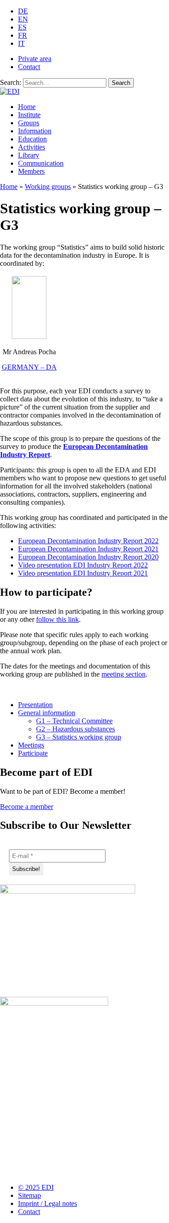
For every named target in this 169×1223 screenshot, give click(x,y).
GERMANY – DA (29, 367)
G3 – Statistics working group (78, 737)
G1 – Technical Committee (74, 721)
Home (27, 106)
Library (28, 155)
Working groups (48, 186)
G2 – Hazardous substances (75, 729)
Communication (41, 163)
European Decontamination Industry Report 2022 (88, 541)
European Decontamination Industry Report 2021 (88, 549)
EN (23, 19)
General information (46, 713)
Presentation (35, 704)
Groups (28, 123)
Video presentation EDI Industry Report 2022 (83, 565)
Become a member (26, 806)
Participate (33, 753)
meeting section (123, 674)
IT (21, 43)
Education (32, 139)
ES (22, 27)
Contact (29, 66)
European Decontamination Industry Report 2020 (88, 557)
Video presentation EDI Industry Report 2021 (83, 573)
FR (22, 35)
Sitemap (29, 1195)
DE (23, 11)
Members (31, 171)
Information (34, 131)
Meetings (31, 745)
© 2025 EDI (36, 1187)
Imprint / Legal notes (47, 1203)
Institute (29, 115)
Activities (31, 147)
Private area (34, 58)
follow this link (57, 619)
